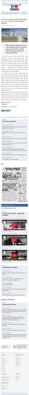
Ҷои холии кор (5, 388)
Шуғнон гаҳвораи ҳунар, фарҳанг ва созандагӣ (13, 295)
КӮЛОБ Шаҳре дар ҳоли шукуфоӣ (10, 159)
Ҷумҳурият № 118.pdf (8, 205)
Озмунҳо (3, 386)
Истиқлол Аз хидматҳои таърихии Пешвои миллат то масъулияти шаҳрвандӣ (12, 279)
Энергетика (4, 361)
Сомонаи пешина (14, 9)
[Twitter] (10, 110)
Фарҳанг (3, 368)
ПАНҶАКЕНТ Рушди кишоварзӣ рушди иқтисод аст (13, 133)
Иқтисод (3, 358)
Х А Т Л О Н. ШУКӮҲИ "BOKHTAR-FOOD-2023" (13, 330)
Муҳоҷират (4, 363)
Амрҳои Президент (6, 380)
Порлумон (18, 379)
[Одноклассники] (6, 110)
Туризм (3, 370)
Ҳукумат (17, 377)
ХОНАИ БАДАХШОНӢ (7, 284)
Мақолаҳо (18, 364)
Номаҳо (3, 371)
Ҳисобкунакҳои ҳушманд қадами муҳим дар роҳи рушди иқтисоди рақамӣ (14, 127)
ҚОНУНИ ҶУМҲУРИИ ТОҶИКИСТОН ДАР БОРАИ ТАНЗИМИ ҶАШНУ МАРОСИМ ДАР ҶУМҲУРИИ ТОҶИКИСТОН (14, 336)
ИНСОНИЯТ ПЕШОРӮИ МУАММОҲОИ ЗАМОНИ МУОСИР (13, 325)
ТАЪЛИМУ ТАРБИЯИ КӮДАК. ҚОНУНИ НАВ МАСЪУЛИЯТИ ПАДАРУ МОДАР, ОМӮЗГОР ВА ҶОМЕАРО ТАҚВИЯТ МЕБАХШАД (13, 318)
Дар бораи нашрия (6, 385)
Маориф (3, 367)
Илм (3, 365)
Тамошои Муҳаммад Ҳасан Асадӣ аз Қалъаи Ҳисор (14, 138)
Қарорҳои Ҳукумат (6, 379)
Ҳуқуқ (3, 364)
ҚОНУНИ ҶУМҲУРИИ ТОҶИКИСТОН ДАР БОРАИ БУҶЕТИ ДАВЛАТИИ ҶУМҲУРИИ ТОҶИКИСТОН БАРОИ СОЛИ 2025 (14, 311)
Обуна (3, 389)
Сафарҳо (18, 361)
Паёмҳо (17, 357)
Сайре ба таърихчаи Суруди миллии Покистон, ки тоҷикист (14, 273)
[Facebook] (4, 110)
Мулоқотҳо (18, 360)
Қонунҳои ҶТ (4, 376)
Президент (18, 376)
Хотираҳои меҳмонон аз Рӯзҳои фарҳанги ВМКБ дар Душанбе (14, 289)
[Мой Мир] (8, 110)
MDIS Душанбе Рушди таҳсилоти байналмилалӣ (14, 154)
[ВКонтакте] (2, 110)
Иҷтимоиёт (4, 360)
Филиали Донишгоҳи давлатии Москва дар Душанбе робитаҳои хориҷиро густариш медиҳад (14, 149)
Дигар (17, 380)
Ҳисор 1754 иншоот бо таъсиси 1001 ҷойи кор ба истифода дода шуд (14, 143)
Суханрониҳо (18, 358)
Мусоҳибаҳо (18, 363)
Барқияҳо (18, 365)
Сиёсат (3, 357)
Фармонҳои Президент (6, 377)
